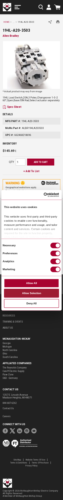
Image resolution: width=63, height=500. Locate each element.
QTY (11, 162)
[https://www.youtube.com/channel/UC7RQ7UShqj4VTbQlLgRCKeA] (34, 430)
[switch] (55, 253)
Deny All (31, 303)
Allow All (31, 283)
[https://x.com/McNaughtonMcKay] (13, 430)
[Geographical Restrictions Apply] (31, 186)
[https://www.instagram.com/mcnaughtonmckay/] (27, 430)
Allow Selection (31, 293)
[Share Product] (50, 22)
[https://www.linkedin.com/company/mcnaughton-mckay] (20, 430)
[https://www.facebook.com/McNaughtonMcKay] (6, 430)
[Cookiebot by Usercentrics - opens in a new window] (44, 195)
